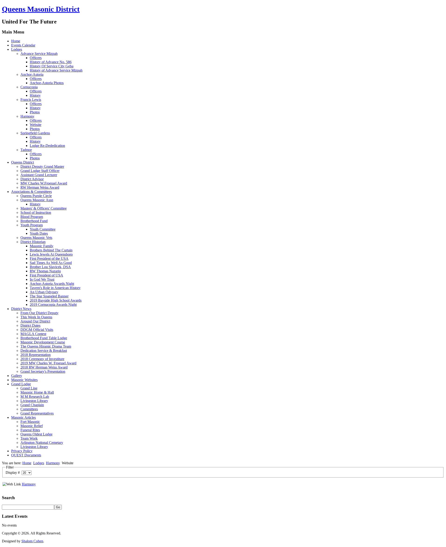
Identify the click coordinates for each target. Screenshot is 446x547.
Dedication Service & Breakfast (43, 351)
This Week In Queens (36, 317)
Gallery (16, 376)
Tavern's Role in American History (55, 288)
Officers (36, 58)
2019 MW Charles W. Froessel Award (48, 363)
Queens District (22, 162)
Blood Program (31, 217)
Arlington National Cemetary (41, 443)
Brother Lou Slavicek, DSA (50, 267)
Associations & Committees (31, 192)
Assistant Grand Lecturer (38, 175)
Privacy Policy (22, 451)
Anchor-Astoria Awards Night (52, 284)
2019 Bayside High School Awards (56, 300)
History (35, 95)
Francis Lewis (30, 100)
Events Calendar (23, 45)
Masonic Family (41, 246)
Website (35, 125)
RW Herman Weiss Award (39, 187)
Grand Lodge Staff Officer (39, 171)
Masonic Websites (24, 380)
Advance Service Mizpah (39, 54)
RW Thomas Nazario (45, 271)
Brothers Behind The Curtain (51, 250)
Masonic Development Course (42, 342)
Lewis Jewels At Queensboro (51, 254)
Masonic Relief (31, 426)
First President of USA (46, 275)
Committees (29, 409)
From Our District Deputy (39, 313)
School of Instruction (35, 212)
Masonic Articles (23, 417)
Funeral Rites (30, 430)
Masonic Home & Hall (37, 392)
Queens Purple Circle (36, 196)
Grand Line (28, 388)
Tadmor (26, 150)
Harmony (27, 116)
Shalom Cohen (32, 541)
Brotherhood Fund (34, 221)
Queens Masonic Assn (36, 200)
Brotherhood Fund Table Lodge (43, 338)
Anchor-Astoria (31, 74)
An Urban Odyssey (44, 292)
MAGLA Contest (33, 334)
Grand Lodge (21, 384)
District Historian (33, 242)
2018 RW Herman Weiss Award (44, 367)
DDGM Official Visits (36, 330)
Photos (35, 112)
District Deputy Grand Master (42, 166)
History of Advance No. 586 (51, 62)
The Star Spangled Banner (49, 296)
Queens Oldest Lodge (36, 434)
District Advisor (32, 179)
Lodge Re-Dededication (47, 146)
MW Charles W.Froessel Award (43, 183)
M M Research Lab (34, 397)
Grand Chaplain (32, 405)
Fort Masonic (30, 422)
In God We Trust (42, 279)
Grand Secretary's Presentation (42, 371)
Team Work (29, 438)
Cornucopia (29, 87)
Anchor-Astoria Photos (47, 83)
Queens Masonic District (41, 9)
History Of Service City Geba (51, 66)
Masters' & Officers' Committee (43, 208)
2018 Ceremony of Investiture (42, 359)
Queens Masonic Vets (36, 238)
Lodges (16, 49)
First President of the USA (49, 258)
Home (15, 41)
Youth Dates (39, 233)
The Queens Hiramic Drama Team (45, 346)
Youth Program (31, 225)
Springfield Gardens (35, 133)
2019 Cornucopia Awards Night (53, 304)
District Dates (30, 325)
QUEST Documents (26, 455)
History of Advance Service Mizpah (56, 70)
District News (21, 309)
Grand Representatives (37, 413)
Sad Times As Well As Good (51, 263)
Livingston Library (34, 401)
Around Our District (35, 321)
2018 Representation (35, 355)
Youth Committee (43, 229)
